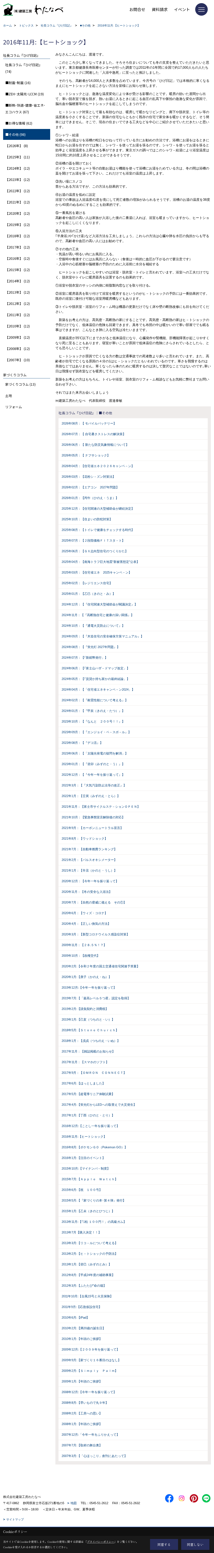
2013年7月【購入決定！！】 (81, 1232)
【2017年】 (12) (17, 247)
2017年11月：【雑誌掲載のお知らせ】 (88, 1051)
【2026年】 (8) (16, 145)
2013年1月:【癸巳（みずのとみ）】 (87, 1264)
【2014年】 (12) (17, 280)
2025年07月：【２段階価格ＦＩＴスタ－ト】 (93, 540)
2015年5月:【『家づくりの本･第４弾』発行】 (94, 1200)
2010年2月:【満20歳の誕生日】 (84, 1328)
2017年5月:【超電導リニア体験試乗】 (88, 1094)
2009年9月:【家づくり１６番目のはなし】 (91, 1360)
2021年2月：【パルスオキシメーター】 (89, 860)
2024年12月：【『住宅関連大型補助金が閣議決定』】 (100, 604)
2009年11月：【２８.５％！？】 (84, 945)
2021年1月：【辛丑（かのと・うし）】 (89, 870)
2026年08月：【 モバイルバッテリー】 (89, 423)
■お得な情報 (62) (18, 123)
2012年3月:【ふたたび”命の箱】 (84, 1285)
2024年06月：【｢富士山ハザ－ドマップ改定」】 (96, 668)
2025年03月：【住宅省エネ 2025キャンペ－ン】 (97, 572)
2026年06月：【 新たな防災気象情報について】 (95, 444)
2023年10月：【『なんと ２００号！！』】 (93, 721)
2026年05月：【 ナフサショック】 (86, 455)
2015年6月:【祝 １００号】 (82, 1190)
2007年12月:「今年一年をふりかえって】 (91, 1434)
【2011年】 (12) (17, 314)
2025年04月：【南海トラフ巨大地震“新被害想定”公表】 (101, 562)
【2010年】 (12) (17, 326)
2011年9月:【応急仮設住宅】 (82, 1307)
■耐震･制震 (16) (18, 82)
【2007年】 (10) (17, 359)
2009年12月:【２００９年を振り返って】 (91, 1349)
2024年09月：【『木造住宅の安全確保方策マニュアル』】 (103, 636)
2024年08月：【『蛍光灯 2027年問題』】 (91, 647)
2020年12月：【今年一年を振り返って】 (90, 881)
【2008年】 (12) (17, 348)
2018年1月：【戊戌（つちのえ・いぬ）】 (91, 1040)
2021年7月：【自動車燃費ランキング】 (89, 849)
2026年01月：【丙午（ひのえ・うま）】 (90, 498)
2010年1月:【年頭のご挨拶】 (82, 1339)
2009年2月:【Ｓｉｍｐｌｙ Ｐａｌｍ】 (90, 1370)
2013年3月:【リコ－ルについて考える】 (90, 1243)
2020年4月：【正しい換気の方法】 (86, 923)
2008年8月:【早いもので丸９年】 (85, 1402)
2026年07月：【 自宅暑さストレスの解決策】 (94, 434)
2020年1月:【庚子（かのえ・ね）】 (87, 977)
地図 (73, 1503)
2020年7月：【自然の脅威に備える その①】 (94, 902)
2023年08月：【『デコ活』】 (82, 742)
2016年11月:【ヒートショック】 (84, 1136)
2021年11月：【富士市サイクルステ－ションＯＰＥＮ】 (101, 806)
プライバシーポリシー (100, 1542)
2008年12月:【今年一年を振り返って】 (89, 1392)
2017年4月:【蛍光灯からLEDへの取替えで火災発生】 (99, 1104)
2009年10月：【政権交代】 (81, 955)
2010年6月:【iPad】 (75, 1317)
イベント (182, 9)
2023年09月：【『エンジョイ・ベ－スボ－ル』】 (96, 732)
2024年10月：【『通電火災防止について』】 (93, 625)
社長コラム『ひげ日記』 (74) (23, 68)
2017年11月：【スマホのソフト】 (85, 1062)
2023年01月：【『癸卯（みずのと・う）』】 (93, 764)
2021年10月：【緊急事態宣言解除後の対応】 (93, 817)
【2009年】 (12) (17, 337)
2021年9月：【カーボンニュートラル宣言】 (92, 828)
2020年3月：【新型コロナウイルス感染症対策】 (96, 934)
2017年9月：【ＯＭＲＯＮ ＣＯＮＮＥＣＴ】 (94, 1072)
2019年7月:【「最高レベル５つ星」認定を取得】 (96, 998)
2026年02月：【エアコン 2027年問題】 (90, 487)
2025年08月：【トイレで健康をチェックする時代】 (98, 530)
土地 (8, 395)
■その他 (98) (15, 134)
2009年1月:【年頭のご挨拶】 (82, 1381)
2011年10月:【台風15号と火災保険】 (87, 1296)
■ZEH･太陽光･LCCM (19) (24, 93)
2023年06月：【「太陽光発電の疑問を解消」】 (95, 753)
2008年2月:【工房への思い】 (82, 1413)
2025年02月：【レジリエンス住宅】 (87, 583)
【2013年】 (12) (17, 292)
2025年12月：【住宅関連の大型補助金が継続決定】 (98, 508)
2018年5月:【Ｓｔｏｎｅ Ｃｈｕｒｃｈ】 (90, 1030)
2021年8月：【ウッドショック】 (85, 838)
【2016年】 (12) (17, 258)
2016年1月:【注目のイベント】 (83, 1158)
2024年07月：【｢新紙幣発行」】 (85, 657)
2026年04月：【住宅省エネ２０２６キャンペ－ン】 (98, 466)
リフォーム (13, 406)
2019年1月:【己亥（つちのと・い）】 (88, 1019)
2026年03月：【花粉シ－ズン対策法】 (89, 476)
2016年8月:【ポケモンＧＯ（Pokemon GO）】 (94, 1147)
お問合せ (137, 9)
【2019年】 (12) (17, 224)
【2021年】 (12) (17, 202)
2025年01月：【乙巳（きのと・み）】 (89, 593)
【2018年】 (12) (17, 235)
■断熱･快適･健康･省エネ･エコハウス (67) (25, 108)
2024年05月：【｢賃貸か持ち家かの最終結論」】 (96, 679)
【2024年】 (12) (17, 168)
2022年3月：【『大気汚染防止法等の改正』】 (94, 785)
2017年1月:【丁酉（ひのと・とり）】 (88, 1115)
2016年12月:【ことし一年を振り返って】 (91, 1126)
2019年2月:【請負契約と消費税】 (85, 1009)
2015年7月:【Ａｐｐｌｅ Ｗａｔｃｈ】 (90, 1179)
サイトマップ (15, 1519)
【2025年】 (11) (17, 156)
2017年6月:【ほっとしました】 (83, 1083)
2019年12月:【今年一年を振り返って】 (89, 987)
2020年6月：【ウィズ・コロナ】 (85, 913)
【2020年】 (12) (17, 213)
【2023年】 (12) (17, 179)
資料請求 (160, 9)
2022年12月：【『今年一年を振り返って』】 (93, 774)
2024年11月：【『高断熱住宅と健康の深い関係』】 (98, 615)
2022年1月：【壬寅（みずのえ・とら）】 (91, 796)
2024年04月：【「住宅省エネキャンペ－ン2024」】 (98, 689)
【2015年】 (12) (17, 269)
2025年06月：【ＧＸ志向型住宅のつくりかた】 (95, 551)
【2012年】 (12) (17, 303)
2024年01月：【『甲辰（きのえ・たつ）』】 (93, 711)
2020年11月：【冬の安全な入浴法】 (87, 891)
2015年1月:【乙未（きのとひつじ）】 (88, 1211)
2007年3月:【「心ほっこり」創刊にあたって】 (94, 1456)
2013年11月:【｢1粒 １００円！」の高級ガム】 (94, 1221)
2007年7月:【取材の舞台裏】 (82, 1445)
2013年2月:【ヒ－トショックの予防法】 (90, 1253)
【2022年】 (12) (17, 190)
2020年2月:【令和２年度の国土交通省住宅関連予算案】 (101, 966)
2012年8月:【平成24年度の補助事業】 (88, 1275)
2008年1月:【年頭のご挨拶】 (82, 1424)
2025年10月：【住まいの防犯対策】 (87, 519)
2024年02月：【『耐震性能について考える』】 (95, 700)
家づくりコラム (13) (20, 384)
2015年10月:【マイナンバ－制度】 (86, 1168)
